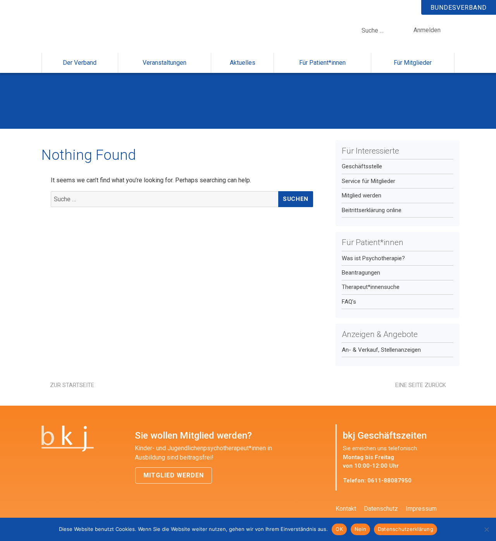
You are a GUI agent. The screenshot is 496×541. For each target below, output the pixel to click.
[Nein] (486, 529)
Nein (360, 529)
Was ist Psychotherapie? (373, 258)
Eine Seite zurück (420, 385)
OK (339, 529)
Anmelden (427, 30)
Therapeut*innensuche (371, 286)
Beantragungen (361, 272)
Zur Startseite (72, 385)
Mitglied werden (361, 195)
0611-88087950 (389, 480)
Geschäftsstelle (362, 166)
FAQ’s (349, 301)
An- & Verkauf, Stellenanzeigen (381, 349)
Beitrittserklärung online (371, 210)
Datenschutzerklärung (405, 529)
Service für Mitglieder (368, 181)
